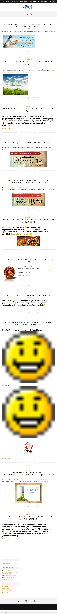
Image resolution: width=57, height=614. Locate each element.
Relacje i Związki (43, 1)
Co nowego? (28, 21)
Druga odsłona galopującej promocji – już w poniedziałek (28, 518)
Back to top (51, 612)
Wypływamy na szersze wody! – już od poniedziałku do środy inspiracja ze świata (28, 473)
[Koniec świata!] (28, 241)
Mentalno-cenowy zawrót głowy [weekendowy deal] (29, 109)
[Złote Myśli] (28, 41)
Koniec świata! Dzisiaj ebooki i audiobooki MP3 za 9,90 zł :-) (28, 220)
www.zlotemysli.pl (20, 33)
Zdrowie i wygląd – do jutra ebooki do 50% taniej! (28, 63)
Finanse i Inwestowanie (34, 1)
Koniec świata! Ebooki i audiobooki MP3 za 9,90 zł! (28, 260)
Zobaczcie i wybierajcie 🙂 (21, 234)
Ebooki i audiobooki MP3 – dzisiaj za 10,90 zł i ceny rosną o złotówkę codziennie (28, 181)
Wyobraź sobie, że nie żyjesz (11, 575)
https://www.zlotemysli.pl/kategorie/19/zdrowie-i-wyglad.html (14, 72)
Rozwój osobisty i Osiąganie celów (10, 1)
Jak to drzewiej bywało (9, 570)
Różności (25, 514)
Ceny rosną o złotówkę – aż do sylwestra (28, 142)
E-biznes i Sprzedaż (23, 1)
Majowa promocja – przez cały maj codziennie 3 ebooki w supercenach (28, 25)
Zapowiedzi (28, 106)
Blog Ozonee (4, 572)
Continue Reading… (6, 128)
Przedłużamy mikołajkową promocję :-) (28, 295)
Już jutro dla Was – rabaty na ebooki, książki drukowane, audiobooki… (28, 323)
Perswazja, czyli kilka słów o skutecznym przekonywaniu (9, 573)
